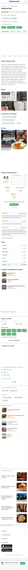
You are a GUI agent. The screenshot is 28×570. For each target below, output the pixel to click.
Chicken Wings (10, 15)
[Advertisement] (14, 44)
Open (22, 563)
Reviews (21, 56)
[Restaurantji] (14, 1)
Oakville (5, 6)
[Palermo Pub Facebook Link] (13, 382)
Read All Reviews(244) (7, 238)
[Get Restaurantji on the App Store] (6, 546)
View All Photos (5, 150)
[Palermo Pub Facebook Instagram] (15, 382)
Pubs (9, 6)
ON (1, 6)
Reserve (19, 27)
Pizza (15, 15)
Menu (3, 27)
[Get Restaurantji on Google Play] (6, 550)
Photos (15, 56)
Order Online (11, 27)
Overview (4, 56)
